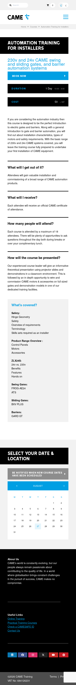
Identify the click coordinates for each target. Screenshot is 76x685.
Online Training (16, 618)
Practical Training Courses (22, 622)
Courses (33, 26)
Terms (53, 676)
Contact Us (14, 630)
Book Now (19, 75)
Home (23, 26)
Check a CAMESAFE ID (21, 626)
